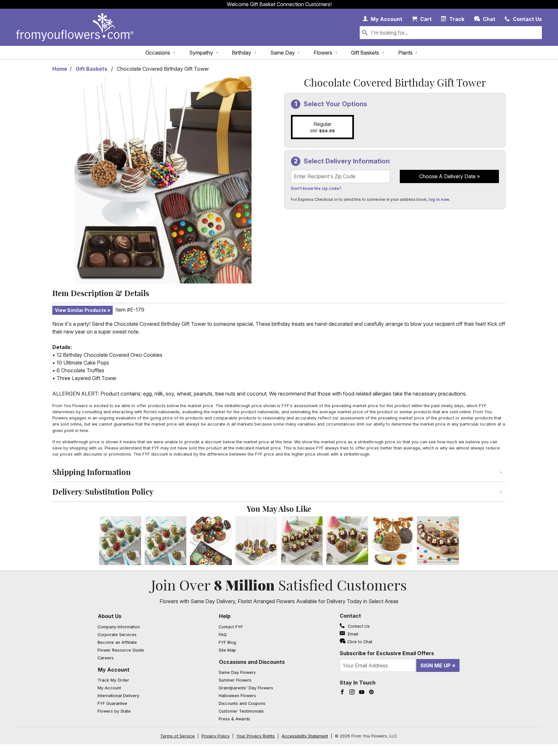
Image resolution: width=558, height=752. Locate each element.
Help (225, 616)
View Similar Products (80, 310)
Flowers (323, 52)
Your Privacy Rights (255, 736)
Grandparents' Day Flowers (246, 687)
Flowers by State (114, 711)
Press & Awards (234, 718)
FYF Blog (227, 642)
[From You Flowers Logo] (74, 27)
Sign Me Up (435, 665)
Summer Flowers (235, 680)
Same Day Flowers (237, 672)
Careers (106, 657)
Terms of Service (177, 736)
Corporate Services (117, 634)
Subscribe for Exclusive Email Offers (387, 653)
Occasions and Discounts (252, 662)
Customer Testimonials (241, 711)
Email (352, 634)
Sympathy (201, 52)
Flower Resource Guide (121, 650)
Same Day (282, 52)
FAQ (223, 634)
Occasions (157, 52)
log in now (439, 199)
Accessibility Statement (305, 736)
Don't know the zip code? (316, 188)
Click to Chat (359, 641)
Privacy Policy (216, 736)
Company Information (119, 626)
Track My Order (113, 680)
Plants (405, 52)
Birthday (241, 52)
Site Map (227, 650)
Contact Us (358, 626)
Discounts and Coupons (242, 703)
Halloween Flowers (237, 695)
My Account (113, 669)
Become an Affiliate (117, 642)
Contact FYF (231, 626)
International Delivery (118, 695)
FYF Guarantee (112, 703)
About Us (109, 616)
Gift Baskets (365, 52)
